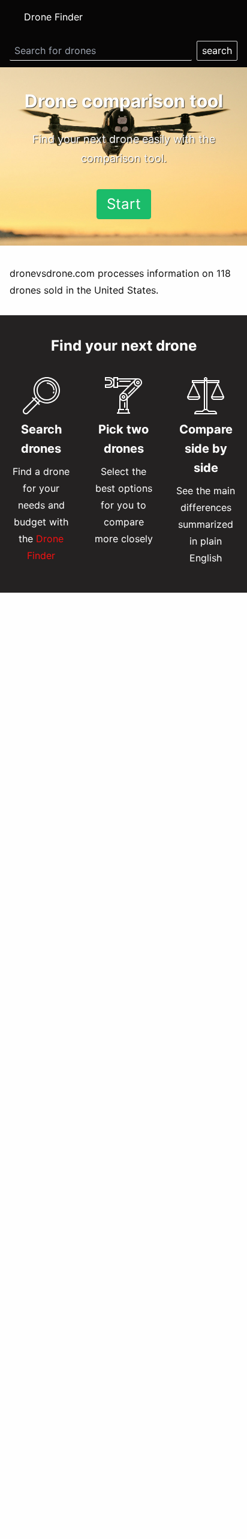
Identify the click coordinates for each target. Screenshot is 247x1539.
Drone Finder (53, 17)
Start (124, 204)
